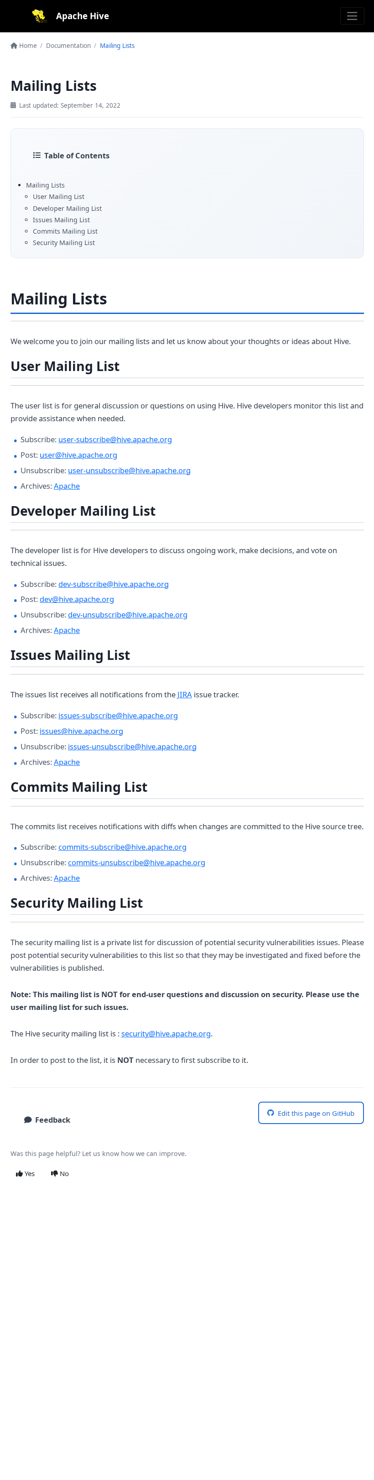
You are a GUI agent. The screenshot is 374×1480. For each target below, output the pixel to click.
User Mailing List (58, 196)
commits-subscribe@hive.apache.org (122, 847)
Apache (67, 486)
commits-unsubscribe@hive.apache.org (136, 862)
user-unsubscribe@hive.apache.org (129, 470)
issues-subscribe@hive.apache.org (118, 715)
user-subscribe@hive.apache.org (115, 439)
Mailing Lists (45, 185)
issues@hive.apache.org (81, 731)
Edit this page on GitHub (316, 1113)
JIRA (184, 694)
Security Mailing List (64, 242)
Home (27, 46)
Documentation (68, 46)
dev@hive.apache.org (77, 599)
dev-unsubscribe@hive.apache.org (127, 614)
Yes (29, 1173)
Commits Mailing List (65, 231)
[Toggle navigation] (352, 16)
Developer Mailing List (67, 208)
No (63, 1173)
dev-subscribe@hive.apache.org (113, 584)
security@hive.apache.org (166, 1033)
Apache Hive (82, 15)
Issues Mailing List (61, 219)
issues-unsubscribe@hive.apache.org (132, 746)
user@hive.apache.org (78, 455)
